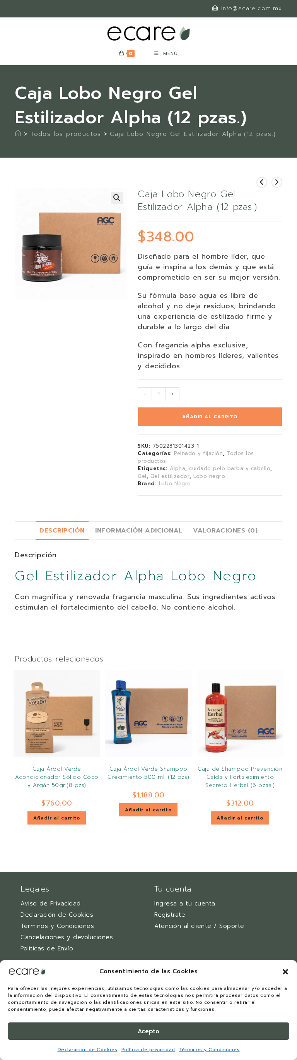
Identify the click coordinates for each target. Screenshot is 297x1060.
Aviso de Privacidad (50, 903)
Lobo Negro (175, 483)
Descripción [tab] (62, 530)
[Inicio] (18, 134)
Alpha (178, 468)
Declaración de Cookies (88, 1049)
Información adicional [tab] (139, 530)
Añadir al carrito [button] (56, 817)
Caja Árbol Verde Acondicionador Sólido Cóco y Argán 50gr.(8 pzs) (57, 777)
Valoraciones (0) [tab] (225, 530)
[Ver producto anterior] (261, 182)
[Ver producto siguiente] (276, 182)
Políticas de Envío (46, 948)
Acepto (148, 1031)
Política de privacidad (148, 1049)
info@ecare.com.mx (251, 8)
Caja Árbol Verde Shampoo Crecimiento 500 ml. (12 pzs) (148, 773)
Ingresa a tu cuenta (184, 903)
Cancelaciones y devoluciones (66, 937)
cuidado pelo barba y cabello (229, 468)
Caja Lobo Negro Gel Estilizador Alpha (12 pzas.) (193, 134)
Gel (142, 476)
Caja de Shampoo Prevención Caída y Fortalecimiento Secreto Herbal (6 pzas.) (240, 777)
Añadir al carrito (210, 416)
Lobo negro (209, 476)
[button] (285, 972)
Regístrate (169, 915)
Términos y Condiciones (209, 1049)
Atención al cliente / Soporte (199, 926)
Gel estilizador (170, 476)
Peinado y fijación (198, 453)
